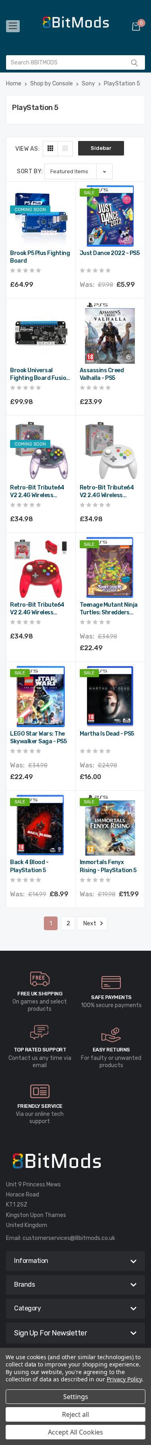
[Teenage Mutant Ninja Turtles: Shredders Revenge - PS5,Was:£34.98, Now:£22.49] (110, 567)
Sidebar (101, 148)
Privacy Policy (124, 1379)
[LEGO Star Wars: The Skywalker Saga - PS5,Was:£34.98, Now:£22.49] (40, 696)
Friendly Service (39, 1106)
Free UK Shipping (39, 994)
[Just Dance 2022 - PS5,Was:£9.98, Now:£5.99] (110, 216)
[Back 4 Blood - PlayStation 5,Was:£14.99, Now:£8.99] (40, 825)
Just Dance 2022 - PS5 (110, 253)
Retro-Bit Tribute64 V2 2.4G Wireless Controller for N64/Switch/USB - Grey (107, 492)
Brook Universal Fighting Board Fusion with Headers (40, 375)
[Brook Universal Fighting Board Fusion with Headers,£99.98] (40, 333)
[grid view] (50, 148)
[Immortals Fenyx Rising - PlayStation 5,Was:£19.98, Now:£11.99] (110, 825)
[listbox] (78, 171)
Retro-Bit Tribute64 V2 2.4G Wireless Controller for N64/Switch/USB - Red (40, 609)
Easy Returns (111, 1050)
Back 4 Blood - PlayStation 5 (29, 866)
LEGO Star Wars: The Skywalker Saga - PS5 (38, 737)
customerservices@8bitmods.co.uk (69, 1238)
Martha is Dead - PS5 (107, 733)
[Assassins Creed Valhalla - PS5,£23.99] (110, 333)
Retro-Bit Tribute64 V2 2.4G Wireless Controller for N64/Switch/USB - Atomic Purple (37, 492)
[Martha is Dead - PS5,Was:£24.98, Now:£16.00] (110, 696)
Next (90, 923)
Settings (75, 1396)
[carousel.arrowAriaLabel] (40, 979)
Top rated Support (40, 1050)
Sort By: (30, 171)
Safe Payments (111, 997)
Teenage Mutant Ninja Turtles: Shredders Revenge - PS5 (109, 609)
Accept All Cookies (75, 1432)
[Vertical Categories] (13, 26)
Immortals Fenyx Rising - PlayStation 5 (108, 866)
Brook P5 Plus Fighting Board (40, 257)
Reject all (75, 1414)
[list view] (65, 148)
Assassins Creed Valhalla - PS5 (102, 374)
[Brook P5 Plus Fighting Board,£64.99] (40, 216)
